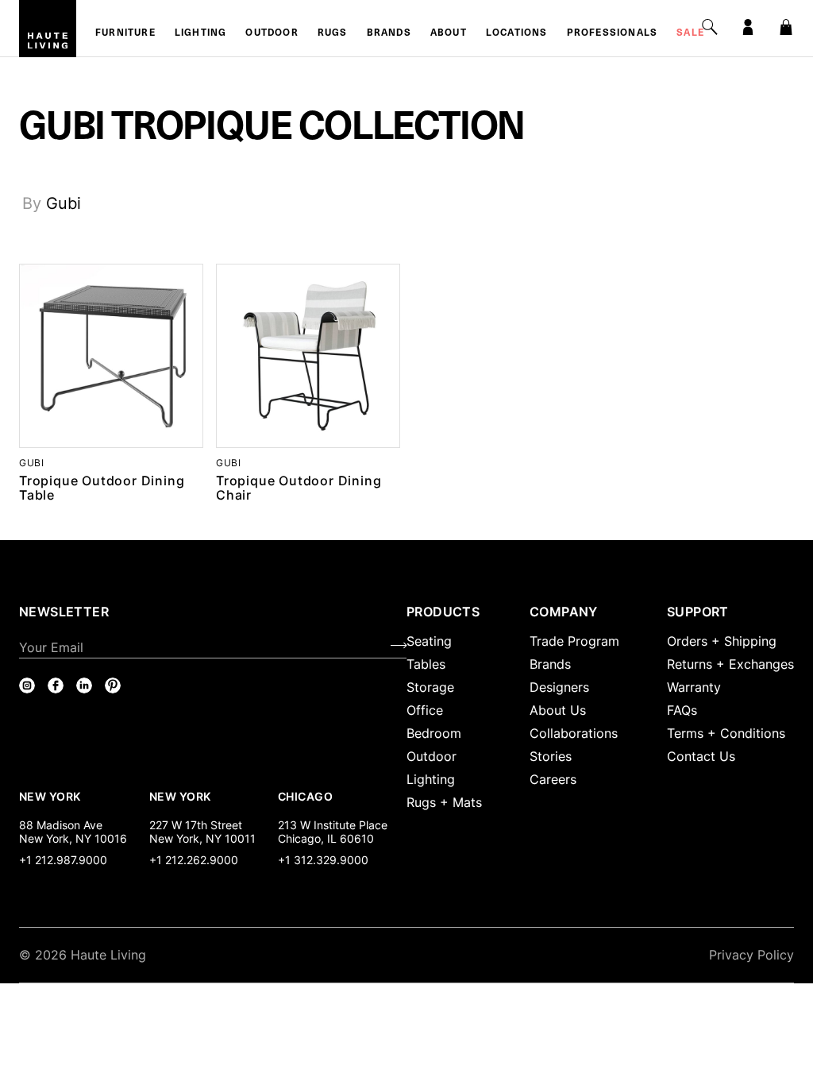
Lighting (201, 33)
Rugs (333, 33)
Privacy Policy (751, 955)
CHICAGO (305, 796)
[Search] (709, 27)
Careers (553, 779)
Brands (389, 33)
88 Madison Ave (60, 825)
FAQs (682, 710)
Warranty (694, 687)
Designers (559, 687)
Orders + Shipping (721, 641)
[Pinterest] (113, 685)
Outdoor (271, 33)
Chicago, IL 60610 (326, 838)
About (448, 33)
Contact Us (701, 756)
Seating (429, 641)
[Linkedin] (84, 685)
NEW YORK (51, 796)
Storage (430, 687)
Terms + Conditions (726, 733)
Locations (517, 33)
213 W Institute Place (332, 825)
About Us (558, 710)
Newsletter (64, 612)
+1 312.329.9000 (323, 860)
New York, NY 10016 (73, 838)
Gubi (63, 203)
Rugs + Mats (444, 802)
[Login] (748, 27)
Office (424, 710)
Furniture (125, 33)
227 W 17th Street (195, 825)
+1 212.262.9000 (193, 860)
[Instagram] (27, 685)
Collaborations (574, 733)
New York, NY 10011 (202, 838)
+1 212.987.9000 (63, 860)
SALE (690, 33)
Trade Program (574, 641)
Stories (551, 756)
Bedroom (433, 733)
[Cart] (786, 27)
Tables (425, 664)
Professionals (612, 33)
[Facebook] (56, 685)
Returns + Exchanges (730, 664)
